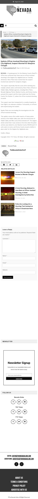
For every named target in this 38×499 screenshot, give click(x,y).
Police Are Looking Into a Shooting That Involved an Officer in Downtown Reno (24, 206)
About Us (19, 477)
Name (5, 256)
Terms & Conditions (19, 481)
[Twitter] (10, 165)
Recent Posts (12, 146)
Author (4, 146)
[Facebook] (4, 165)
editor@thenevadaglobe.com (21, 456)
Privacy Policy (19, 485)
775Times (11, 32)
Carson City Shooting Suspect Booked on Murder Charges (25, 173)
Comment (6, 238)
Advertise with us (19, 489)
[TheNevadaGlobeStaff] (5, 153)
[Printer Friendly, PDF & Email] (19, 141)
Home (4, 32)
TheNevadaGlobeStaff (9, 68)
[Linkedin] (16, 165)
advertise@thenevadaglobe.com (23, 459)
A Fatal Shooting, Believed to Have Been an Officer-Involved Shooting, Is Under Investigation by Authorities (25, 191)
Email (5, 263)
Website (5, 270)
